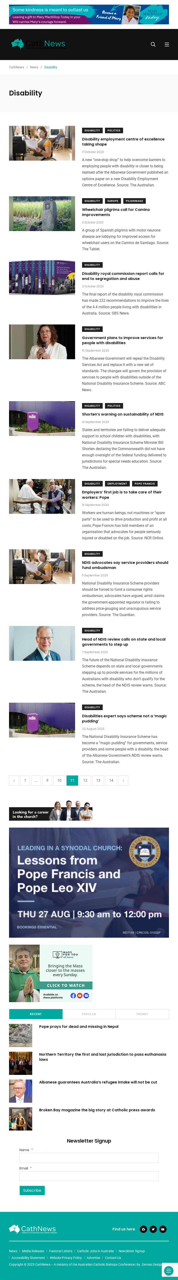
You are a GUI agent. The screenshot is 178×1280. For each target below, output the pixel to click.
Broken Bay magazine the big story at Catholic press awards (97, 1109)
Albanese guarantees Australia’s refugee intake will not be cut (98, 1082)
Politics (114, 130)
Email (25, 1168)
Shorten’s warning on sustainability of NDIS (123, 414)
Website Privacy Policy (66, 1258)
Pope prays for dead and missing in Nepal (78, 1026)
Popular (89, 1014)
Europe (113, 201)
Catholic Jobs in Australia (95, 1251)
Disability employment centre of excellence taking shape (123, 142)
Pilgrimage (134, 201)
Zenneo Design (152, 1264)
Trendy (142, 1014)
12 (85, 780)
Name (26, 1150)
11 (72, 780)
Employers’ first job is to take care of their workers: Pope (122, 495)
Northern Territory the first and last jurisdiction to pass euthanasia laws (102, 1056)
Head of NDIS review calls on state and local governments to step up (123, 642)
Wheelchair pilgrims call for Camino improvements (116, 212)
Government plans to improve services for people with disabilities (122, 340)
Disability (92, 130)
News (13, 1251)
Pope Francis (145, 483)
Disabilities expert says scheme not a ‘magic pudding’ (124, 718)
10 (59, 780)
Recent (36, 1014)
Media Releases (33, 1251)
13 (98, 780)
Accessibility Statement (28, 1258)
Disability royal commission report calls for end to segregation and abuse (123, 276)
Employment (117, 483)
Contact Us (113, 1258)
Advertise (93, 1258)
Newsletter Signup (132, 1251)
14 (111, 780)
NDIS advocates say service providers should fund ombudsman (125, 565)
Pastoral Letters (60, 1251)
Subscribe (32, 1190)
